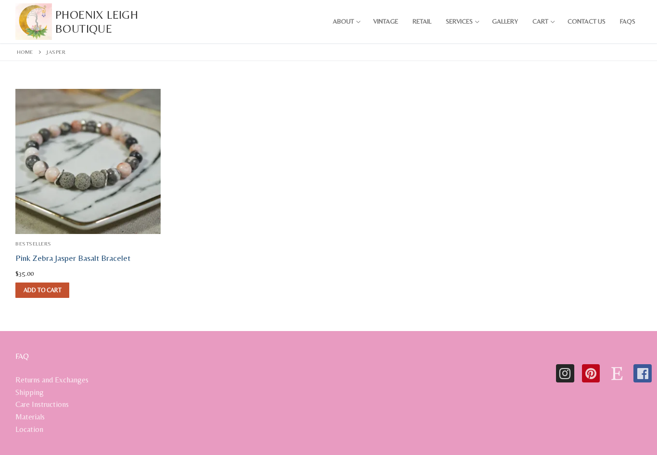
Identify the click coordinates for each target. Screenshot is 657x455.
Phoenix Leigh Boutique (96, 21)
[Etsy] (616, 373)
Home (25, 52)
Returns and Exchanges (51, 379)
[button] (42, 290)
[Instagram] (565, 373)
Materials (30, 416)
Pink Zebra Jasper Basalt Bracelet (72, 258)
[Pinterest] (591, 373)
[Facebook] (642, 373)
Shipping (29, 392)
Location (29, 429)
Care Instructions (42, 404)
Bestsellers (33, 243)
